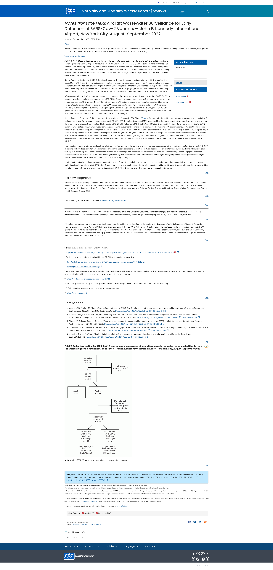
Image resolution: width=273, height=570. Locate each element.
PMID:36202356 (138, 337)
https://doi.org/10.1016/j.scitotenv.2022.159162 (106, 337)
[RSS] (207, 559)
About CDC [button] (91, 546)
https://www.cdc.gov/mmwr (89, 501)
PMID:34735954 (154, 324)
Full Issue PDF (182, 102)
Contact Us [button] (70, 546)
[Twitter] (198, 553)
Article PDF (181, 96)
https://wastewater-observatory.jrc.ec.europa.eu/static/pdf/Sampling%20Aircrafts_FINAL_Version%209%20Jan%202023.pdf (120, 252)
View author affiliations (134, 51)
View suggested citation (75, 56)
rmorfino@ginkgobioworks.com (113, 200)
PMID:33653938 (158, 330)
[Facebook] (193, 553)
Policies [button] (111, 546)
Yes (67, 537)
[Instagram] (203, 553)
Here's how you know (200, 3)
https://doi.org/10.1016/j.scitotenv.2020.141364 (158, 317)
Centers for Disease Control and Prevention (86, 524)
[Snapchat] (203, 559)
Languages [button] (130, 546)
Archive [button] (149, 546)
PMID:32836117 (190, 317)
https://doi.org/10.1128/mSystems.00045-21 (128, 330)
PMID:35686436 (156, 311)
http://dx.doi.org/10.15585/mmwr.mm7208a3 (85, 480)
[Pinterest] (198, 559)
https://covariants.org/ (76, 293)
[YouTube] (193, 559)
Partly (75, 537)
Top (206, 172)
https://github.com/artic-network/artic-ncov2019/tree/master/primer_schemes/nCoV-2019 (104, 262)
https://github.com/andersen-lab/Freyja (83, 266)
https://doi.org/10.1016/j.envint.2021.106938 (123, 324)
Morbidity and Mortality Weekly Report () (123, 11)
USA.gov (206, 565)
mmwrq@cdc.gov (122, 506)
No (82, 537)
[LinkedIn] (207, 553)
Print (66, 44)
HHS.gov (198, 565)
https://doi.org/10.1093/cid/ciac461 (130, 311)
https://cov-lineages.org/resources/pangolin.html (87, 279)
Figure (144, 118)
